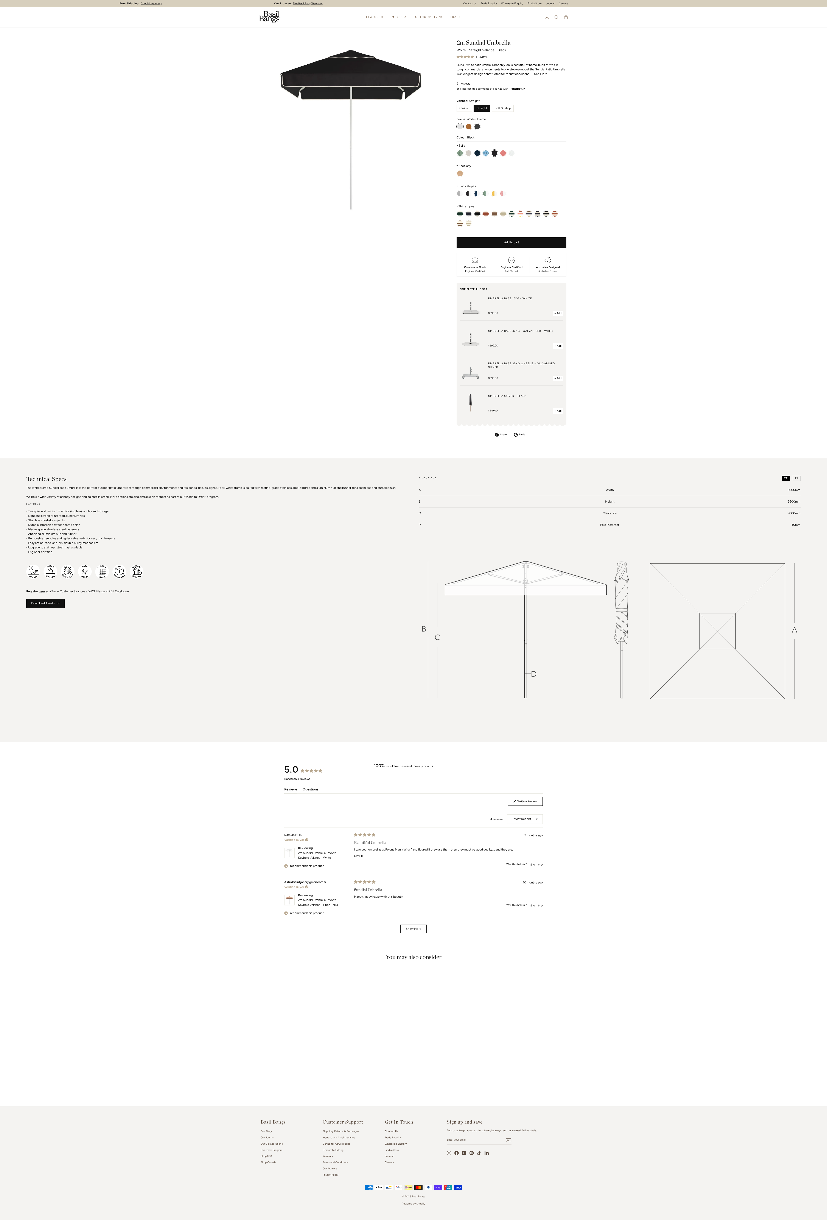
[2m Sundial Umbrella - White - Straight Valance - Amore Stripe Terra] (460, 223)
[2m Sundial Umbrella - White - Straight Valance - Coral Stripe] (503, 193)
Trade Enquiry (393, 1137)
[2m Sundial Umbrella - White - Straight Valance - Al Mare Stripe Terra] (494, 213)
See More (540, 74)
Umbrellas (399, 17)
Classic (464, 108)
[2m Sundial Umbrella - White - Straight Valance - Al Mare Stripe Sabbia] (477, 213)
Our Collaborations (272, 1143)
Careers (563, 3)
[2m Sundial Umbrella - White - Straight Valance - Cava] (460, 173)
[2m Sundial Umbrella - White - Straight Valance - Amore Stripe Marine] (537, 213)
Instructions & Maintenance (339, 1137)
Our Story (266, 1131)
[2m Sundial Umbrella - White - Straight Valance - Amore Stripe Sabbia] (546, 213)
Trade (455, 17)
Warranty (328, 1156)
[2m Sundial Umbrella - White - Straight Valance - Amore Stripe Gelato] (520, 213)
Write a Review (530, 802)
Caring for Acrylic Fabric (336, 1143)
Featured (374, 17)
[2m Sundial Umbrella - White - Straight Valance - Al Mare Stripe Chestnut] (485, 213)
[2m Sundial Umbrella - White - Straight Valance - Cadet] (460, 193)
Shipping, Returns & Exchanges (341, 1131)
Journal (550, 3)
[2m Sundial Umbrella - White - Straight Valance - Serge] (477, 193)
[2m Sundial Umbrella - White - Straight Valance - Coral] (503, 153)
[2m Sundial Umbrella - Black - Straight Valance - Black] (477, 126)
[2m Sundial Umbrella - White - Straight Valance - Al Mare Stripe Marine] (468, 213)
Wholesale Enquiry (396, 1143)
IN (796, 478)
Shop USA (266, 1156)
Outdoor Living (429, 17)
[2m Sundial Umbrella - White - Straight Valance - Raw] (468, 153)
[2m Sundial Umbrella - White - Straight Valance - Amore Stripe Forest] (511, 213)
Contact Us (391, 1131)
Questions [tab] (310, 790)
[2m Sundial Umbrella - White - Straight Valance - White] (511, 153)
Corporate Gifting (333, 1150)
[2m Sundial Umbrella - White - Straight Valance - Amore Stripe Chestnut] (554, 213)
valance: (468, 101)
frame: (471, 119)
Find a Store (392, 1150)
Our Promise (330, 1168)
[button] (472, 57)
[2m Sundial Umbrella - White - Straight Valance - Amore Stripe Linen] (468, 223)
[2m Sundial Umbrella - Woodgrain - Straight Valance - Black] (468, 126)
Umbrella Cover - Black (507, 395)
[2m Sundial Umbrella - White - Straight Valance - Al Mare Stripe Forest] (460, 213)
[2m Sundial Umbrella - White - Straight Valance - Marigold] (494, 193)
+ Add (557, 313)
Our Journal (267, 1137)
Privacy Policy (330, 1174)
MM (786, 478)
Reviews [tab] (290, 790)
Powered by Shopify (413, 1203)
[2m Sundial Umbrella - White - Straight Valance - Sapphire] (485, 153)
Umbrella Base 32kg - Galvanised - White (521, 330)
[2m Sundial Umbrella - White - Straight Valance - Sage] (460, 153)
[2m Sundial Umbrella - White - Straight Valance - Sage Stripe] (485, 193)
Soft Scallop (502, 108)
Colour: (465, 137)
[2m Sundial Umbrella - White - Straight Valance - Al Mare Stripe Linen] (503, 213)
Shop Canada (268, 1162)
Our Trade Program (271, 1150)
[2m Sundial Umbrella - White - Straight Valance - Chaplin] (468, 193)
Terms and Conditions (335, 1162)
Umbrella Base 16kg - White (510, 298)
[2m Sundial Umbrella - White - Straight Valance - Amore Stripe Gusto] (528, 213)
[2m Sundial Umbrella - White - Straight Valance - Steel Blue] (477, 153)
